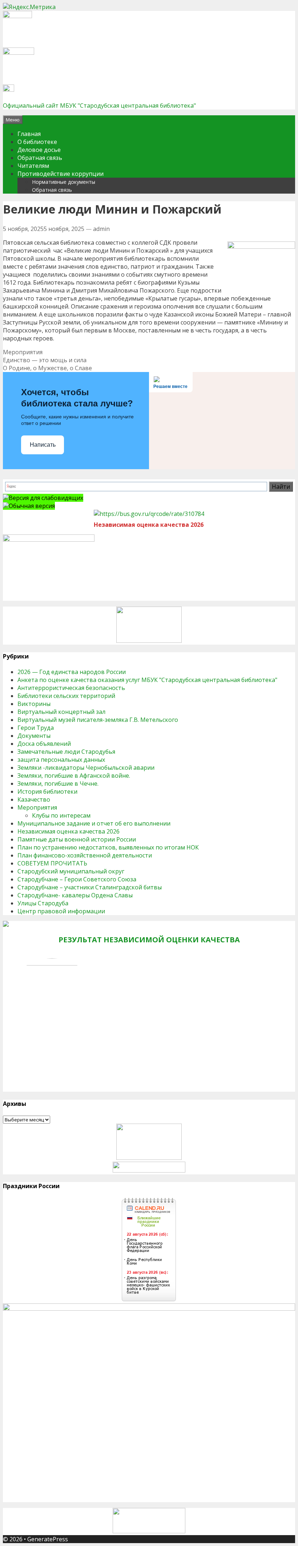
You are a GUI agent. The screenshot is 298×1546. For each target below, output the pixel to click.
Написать (43, 445)
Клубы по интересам (61, 815)
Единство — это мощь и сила (44, 360)
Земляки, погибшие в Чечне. (57, 784)
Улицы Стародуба (42, 903)
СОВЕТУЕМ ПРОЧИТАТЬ (52, 863)
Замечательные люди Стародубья (66, 752)
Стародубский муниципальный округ (70, 871)
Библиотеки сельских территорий (66, 696)
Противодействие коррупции (60, 174)
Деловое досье (39, 150)
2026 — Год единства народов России (71, 672)
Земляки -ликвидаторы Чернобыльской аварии (85, 768)
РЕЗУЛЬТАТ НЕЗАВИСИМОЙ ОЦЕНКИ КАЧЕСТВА (149, 939)
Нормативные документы (63, 181)
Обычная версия (32, 506)
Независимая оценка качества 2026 (68, 831)
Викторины (34, 704)
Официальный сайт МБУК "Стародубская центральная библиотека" (99, 105)
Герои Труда (35, 728)
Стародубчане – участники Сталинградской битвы (89, 887)
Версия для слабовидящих (46, 498)
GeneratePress (47, 1539)
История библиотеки (47, 791)
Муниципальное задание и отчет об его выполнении (93, 823)
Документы (34, 736)
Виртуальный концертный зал (61, 712)
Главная (29, 134)
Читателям (33, 166)
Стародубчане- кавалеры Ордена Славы (75, 895)
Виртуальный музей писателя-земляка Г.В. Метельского (97, 720)
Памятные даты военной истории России (76, 839)
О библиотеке (37, 142)
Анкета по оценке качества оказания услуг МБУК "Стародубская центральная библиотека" (147, 680)
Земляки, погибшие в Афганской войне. (73, 776)
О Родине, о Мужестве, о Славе (47, 368)
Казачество (33, 799)
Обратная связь (39, 158)
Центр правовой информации (61, 911)
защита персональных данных (61, 760)
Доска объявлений (44, 744)
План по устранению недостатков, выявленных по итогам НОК (108, 847)
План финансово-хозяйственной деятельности (84, 855)
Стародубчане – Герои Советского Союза (76, 879)
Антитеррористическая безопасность (71, 688)
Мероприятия (23, 352)
